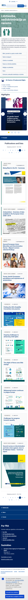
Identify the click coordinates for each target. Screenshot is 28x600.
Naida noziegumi (7, 57)
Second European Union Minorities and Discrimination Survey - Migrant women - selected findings (13, 247)
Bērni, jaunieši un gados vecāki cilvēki (12, 53)
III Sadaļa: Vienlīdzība (6, 84)
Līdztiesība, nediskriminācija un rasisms (12, 10)
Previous (3, 114)
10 (22, 150)
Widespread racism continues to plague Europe (13, 391)
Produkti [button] (5, 137)
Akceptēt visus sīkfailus (12, 592)
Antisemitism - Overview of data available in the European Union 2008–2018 (13, 214)
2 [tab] (12, 132)
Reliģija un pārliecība (8, 67)
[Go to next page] (16, 153)
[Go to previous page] (6, 150)
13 (11, 152)
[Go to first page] (3, 150)
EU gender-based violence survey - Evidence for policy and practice (13, 119)
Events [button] (4, 517)
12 (9, 152)
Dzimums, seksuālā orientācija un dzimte (13, 74)
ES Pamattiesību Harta (8, 534)
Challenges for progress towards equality (12, 419)
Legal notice (10, 571)
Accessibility (3, 572)
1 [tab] (8, 132)
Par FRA (5, 532)
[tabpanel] (14, 113)
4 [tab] (18, 132)
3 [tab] (15, 132)
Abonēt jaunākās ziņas (8, 540)
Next (25, 114)
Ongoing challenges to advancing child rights (11, 336)
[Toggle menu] (25, 5)
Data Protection (22, 571)
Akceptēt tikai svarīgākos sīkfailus (14, 596)
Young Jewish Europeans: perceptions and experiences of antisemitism (13, 278)
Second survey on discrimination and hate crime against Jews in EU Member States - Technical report (14, 448)
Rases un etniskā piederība (9, 64)
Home (2, 10)
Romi (4, 71)
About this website (4, 571)
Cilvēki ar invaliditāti (8, 60)
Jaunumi (5, 538)
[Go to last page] (19, 153)
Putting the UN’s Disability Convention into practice (12, 308)
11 (24, 150)
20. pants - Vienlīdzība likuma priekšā (10, 86)
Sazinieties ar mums (6, 557)
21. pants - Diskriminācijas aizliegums (10, 90)
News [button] (4, 512)
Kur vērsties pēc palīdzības (9, 536)
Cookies (15, 571)
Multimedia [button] (5, 507)
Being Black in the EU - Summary (14, 168)
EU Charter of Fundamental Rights (15, 80)
